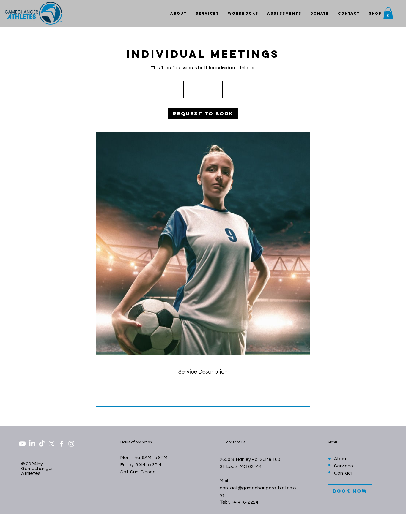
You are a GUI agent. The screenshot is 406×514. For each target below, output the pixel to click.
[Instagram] (71, 443)
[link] (203, 113)
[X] (52, 443)
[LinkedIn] (32, 443)
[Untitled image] (203, 243)
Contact (343, 473)
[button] (388, 13)
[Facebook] (61, 443)
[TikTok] (42, 443)
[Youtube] (22, 443)
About (341, 458)
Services (343, 466)
